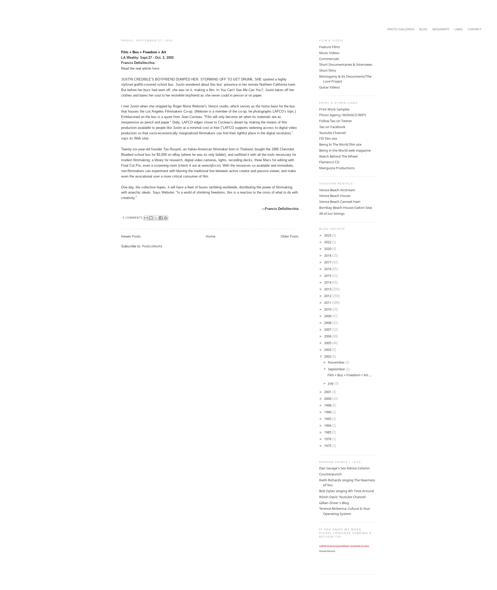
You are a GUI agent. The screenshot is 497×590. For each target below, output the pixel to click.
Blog (423, 29)
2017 (328, 262)
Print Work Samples (334, 109)
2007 (328, 329)
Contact (474, 29)
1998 (328, 405)
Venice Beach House (334, 195)
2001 (328, 391)
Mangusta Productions (337, 168)
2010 (328, 309)
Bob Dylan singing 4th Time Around (346, 491)
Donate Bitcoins (327, 551)
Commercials (329, 58)
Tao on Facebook (332, 126)
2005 (328, 343)
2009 (328, 316)
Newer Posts (131, 236)
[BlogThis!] (151, 217)
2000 (328, 398)
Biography (441, 29)
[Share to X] (155, 217)
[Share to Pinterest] (165, 217)
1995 (328, 418)
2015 (328, 275)
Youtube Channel (332, 132)
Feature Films (329, 47)
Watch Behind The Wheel (338, 156)
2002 (328, 356)
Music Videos (329, 52)
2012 (328, 295)
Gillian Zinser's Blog (334, 502)
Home (210, 236)
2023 (328, 235)
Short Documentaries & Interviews (345, 64)
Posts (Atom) (152, 246)
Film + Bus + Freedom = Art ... (349, 375)
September (337, 369)
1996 (328, 412)
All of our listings (332, 213)
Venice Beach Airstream (337, 190)
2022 (328, 242)
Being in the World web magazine (345, 150)
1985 (328, 432)
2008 (328, 322)
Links (459, 29)
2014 (328, 282)
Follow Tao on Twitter (335, 121)
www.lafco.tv (211, 165)
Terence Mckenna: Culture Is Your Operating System (344, 511)
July (331, 383)
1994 (328, 425)
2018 (328, 255)
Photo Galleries (401, 29)
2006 (328, 336)
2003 (328, 349)
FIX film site (328, 138)
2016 (328, 269)
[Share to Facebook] (160, 217)
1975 (328, 445)
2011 (328, 302)
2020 (328, 248)
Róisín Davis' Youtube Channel (342, 497)
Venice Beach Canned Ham (339, 201)
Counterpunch (330, 474)
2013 (328, 289)
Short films (327, 70)
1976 (328, 439)
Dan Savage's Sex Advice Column (344, 468)
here (155, 68)
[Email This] (146, 217)
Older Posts (289, 236)
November (336, 362)
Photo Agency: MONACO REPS (342, 115)
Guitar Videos (329, 87)
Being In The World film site (340, 144)
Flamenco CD (329, 162)
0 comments (133, 217)
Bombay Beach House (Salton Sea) (345, 207)
